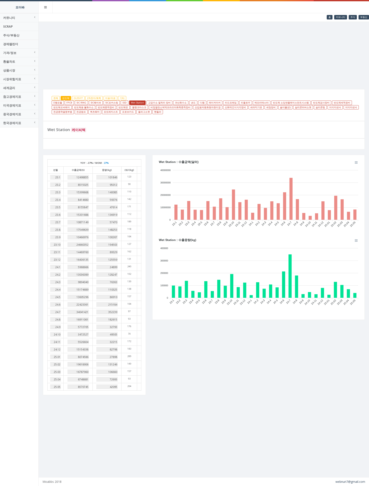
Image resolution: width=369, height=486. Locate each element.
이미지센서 (335, 107)
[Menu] (356, 162)
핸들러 (157, 111)
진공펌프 (81, 111)
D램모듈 (57, 102)
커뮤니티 (340, 17)
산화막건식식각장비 (235, 107)
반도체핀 (123, 107)
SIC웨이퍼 (96, 102)
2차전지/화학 (94, 98)
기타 (122, 98)
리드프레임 (231, 102)
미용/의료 (110, 98)
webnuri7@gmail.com (350, 482)
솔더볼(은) (285, 107)
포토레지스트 (111, 111)
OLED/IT (78, 98)
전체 (55, 98)
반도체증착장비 (106, 107)
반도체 (65, 98)
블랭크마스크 (139, 107)
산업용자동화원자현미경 (208, 107)
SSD (124, 102)
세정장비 (271, 107)
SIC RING (81, 102)
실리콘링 (320, 107)
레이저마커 (215, 102)
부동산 (363, 17)
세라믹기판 (256, 107)
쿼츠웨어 (95, 111)
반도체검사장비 (321, 102)
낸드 (193, 102)
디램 (202, 102)
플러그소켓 (144, 111)
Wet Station (137, 102)
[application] (258, 196)
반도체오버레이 (61, 107)
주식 (352, 17)
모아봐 (20, 7)
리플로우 (245, 102)
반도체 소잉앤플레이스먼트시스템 (291, 102)
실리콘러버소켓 (303, 107)
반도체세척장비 (342, 102)
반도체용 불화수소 (84, 107)
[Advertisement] (204, 54)
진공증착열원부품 (62, 111)
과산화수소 (181, 102)
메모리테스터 (262, 102)
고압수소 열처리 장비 (159, 102)
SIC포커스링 (111, 102)
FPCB (69, 102)
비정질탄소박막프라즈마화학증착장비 (170, 107)
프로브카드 (128, 111)
